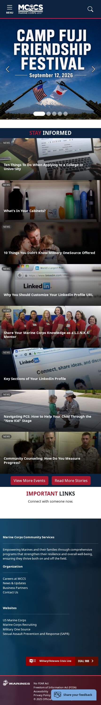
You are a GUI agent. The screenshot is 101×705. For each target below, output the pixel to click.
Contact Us (10, 592)
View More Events (29, 480)
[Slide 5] (65, 114)
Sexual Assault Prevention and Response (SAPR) (36, 634)
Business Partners (15, 588)
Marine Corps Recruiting (20, 624)
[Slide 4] (60, 114)
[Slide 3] (54, 114)
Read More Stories (71, 480)
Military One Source (16, 629)
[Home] (30, 9)
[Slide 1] (39, 114)
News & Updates (14, 583)
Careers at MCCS (14, 578)
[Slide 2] (49, 114)
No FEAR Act (41, 683)
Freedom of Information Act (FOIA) (55, 687)
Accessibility (41, 691)
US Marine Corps (14, 620)
